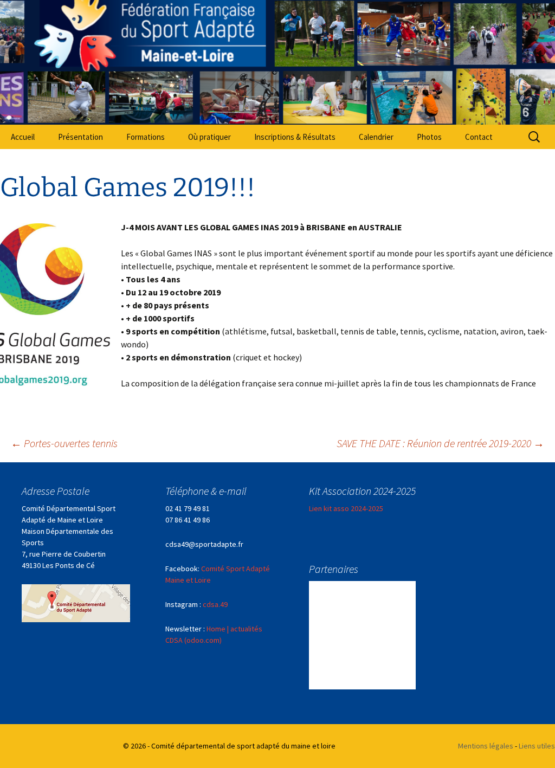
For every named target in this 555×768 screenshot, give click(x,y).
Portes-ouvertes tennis (64, 443)
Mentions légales (485, 746)
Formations (145, 137)
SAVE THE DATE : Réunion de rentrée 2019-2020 (440, 443)
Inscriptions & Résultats (294, 137)
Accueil (23, 137)
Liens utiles (537, 746)
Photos (429, 137)
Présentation (80, 137)
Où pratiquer (209, 137)
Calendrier (376, 137)
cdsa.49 (215, 604)
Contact (479, 137)
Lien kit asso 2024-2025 (346, 508)
